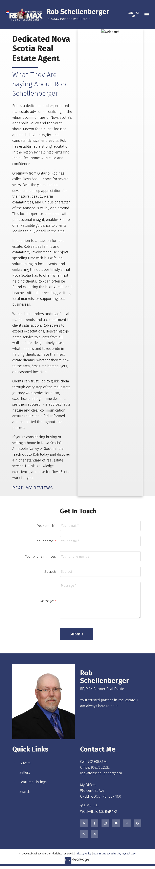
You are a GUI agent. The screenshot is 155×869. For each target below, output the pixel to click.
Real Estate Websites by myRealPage (114, 853)
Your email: (45, 526)
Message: (47, 601)
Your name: (45, 541)
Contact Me (133, 14)
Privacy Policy (83, 853)
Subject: (50, 572)
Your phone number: (40, 556)
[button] (133, 14)
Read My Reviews (32, 488)
